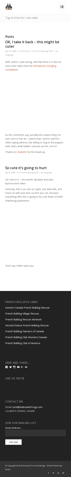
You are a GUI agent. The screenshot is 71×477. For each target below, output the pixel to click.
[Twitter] (53, 472)
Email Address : (13, 427)
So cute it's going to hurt (26, 168)
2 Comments (24, 51)
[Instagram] (63, 472)
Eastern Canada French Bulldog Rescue (27, 307)
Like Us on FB (14, 378)
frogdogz (9, 55)
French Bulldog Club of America (22, 343)
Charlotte (22, 152)
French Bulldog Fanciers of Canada (24, 331)
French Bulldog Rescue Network (23, 319)
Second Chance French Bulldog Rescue (27, 325)
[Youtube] (58, 472)
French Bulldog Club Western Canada (26, 337)
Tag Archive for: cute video (21, 18)
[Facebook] (48, 472)
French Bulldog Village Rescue (22, 313)
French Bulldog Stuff (43, 51)
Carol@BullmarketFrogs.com (27, 407)
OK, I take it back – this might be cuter (32, 44)
